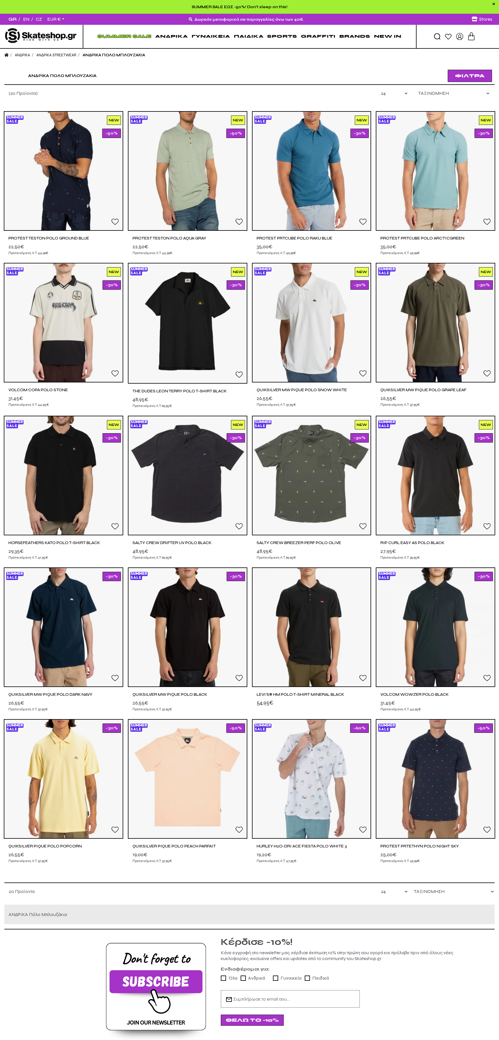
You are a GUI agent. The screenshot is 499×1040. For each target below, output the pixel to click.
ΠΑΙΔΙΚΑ (249, 36)
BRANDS (354, 36)
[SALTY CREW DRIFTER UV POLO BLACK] (187, 475)
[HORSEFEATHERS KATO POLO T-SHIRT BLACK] (63, 475)
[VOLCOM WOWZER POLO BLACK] (435, 627)
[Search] (437, 36)
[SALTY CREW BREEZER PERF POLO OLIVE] (312, 475)
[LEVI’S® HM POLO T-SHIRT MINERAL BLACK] (312, 627)
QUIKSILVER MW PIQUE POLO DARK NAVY (50, 694)
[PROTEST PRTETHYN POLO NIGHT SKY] (435, 779)
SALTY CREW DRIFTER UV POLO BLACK (172, 542)
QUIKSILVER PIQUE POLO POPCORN (45, 846)
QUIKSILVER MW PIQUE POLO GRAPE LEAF (423, 389)
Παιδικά (320, 978)
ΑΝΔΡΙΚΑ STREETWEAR (56, 55)
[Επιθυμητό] (115, 221)
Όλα (232, 978)
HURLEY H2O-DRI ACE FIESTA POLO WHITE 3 (302, 846)
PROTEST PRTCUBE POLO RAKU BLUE (294, 238)
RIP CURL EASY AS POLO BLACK (412, 542)
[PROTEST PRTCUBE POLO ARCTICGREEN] (435, 171)
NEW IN (387, 36)
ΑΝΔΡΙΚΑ (171, 36)
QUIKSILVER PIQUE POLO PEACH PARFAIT (174, 846)
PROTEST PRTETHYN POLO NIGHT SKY (419, 846)
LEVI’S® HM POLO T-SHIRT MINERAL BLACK (300, 694)
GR (12, 19)
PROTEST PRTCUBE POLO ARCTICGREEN (422, 238)
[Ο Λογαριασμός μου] (459, 36)
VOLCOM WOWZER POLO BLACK (414, 694)
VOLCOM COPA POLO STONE (38, 389)
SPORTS (282, 36)
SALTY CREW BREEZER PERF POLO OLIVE (299, 542)
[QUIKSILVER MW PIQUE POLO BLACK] (187, 627)
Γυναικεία (291, 978)
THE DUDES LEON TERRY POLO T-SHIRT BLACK (180, 391)
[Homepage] (6, 55)
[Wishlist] (448, 36)
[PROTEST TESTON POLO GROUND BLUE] (63, 171)
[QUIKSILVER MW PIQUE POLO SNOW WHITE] (312, 322)
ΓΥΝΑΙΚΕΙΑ (211, 36)
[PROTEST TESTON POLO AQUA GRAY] (187, 171)
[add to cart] (471, 36)
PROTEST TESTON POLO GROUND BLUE (48, 238)
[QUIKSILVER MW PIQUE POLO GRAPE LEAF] (435, 322)
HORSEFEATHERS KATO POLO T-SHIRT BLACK (54, 542)
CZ (39, 19)
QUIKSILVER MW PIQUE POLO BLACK (170, 694)
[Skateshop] (41, 36)
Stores (485, 19)
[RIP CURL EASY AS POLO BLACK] (435, 475)
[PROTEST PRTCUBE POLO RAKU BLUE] (312, 171)
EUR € (54, 19)
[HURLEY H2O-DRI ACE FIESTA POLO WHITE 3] (312, 779)
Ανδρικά (256, 978)
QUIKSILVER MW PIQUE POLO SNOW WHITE (302, 389)
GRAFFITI (318, 36)
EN (26, 19)
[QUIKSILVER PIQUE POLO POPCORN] (63, 779)
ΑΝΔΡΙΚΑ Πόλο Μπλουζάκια (114, 55)
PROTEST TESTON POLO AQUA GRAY (169, 238)
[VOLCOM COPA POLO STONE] (63, 322)
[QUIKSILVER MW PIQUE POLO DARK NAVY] (63, 627)
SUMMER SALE (124, 36)
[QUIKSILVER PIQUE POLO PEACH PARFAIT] (187, 779)
